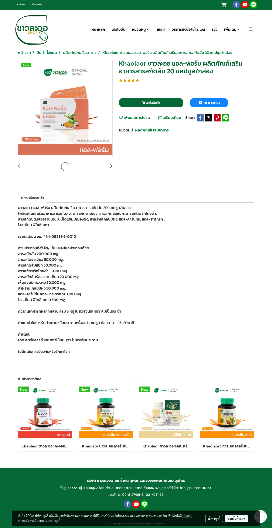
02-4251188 (155, 494)
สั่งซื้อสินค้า (153, 103)
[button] (251, 29)
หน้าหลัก (98, 29)
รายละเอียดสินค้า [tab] (32, 198)
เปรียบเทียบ (171, 117)
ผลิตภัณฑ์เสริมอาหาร (152, 130)
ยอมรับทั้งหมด (236, 518)
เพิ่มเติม (230, 29)
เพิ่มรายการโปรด (136, 117)
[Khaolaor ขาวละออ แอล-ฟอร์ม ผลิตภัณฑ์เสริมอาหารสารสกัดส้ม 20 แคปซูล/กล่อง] (65, 108)
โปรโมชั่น (118, 29)
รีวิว (214, 29)
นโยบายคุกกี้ (52, 520)
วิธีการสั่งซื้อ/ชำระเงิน (188, 29)
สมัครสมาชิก (36, 4)
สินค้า (161, 29)
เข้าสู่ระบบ (21, 4)
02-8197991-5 (132, 494)
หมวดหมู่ (139, 29)
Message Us (211, 103)
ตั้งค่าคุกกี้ (214, 518)
